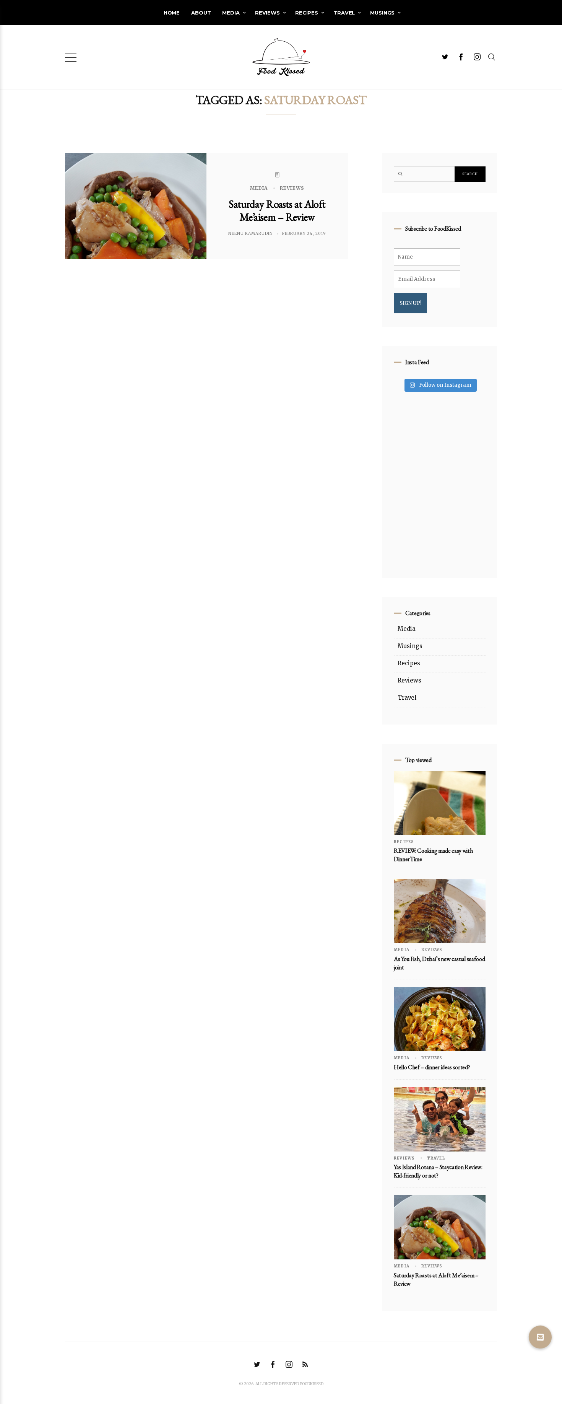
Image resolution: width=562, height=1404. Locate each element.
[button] (540, 1337)
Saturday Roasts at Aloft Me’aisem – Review (277, 210)
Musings (382, 13)
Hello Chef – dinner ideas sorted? (432, 1067)
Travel (344, 13)
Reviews (267, 13)
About (201, 13)
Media (230, 13)
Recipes (306, 13)
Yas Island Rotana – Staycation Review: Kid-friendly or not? (438, 1171)
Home (172, 13)
